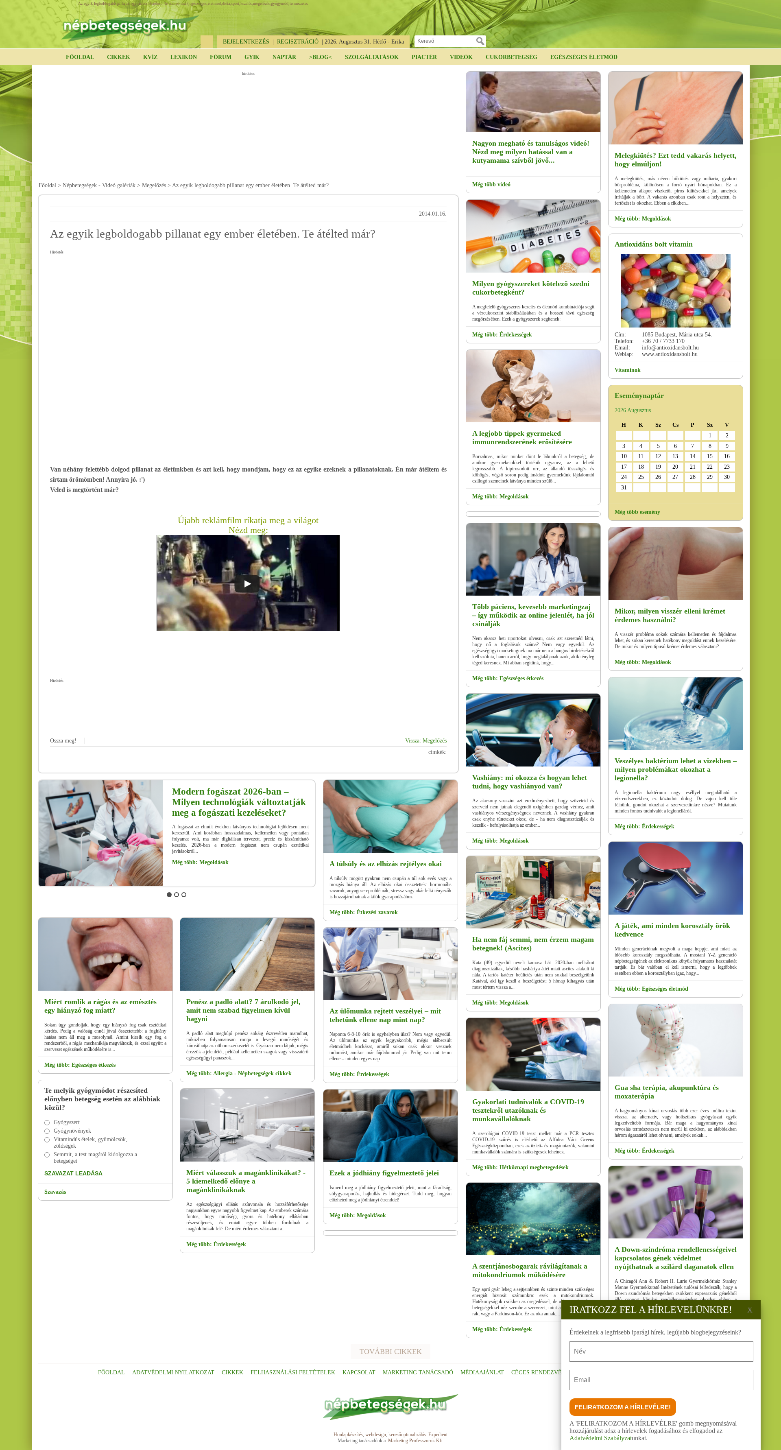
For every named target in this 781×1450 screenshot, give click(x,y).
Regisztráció (298, 42)
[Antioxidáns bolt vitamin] (676, 291)
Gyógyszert (67, 1122)
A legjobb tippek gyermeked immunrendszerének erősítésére (522, 437)
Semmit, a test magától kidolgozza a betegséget (95, 1157)
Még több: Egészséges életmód (651, 989)
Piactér (424, 57)
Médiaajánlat (482, 1372)
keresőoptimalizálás (407, 1434)
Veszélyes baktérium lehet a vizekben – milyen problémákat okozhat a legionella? (676, 769)
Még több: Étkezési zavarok (363, 912)
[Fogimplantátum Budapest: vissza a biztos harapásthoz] (105, 989)
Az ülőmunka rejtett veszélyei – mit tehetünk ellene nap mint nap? (385, 1015)
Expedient (437, 1434)
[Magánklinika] (247, 1160)
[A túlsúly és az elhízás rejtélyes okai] (390, 851)
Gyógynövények (72, 1131)
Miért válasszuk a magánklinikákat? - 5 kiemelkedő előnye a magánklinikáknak (245, 1181)
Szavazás (55, 1192)
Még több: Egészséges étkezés (80, 1065)
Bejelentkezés (246, 42)
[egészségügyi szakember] (147, 884)
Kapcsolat (359, 1372)
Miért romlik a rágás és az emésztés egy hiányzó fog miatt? (100, 1006)
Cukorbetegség (511, 57)
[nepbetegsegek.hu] (130, 24)
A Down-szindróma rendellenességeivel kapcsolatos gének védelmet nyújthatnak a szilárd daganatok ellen (676, 1258)
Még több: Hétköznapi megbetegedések (520, 1167)
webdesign (375, 1434)
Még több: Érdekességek (248, 856)
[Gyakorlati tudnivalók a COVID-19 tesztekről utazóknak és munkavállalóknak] (533, 1089)
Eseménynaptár (639, 395)
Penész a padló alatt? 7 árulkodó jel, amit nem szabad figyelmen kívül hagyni (243, 1010)
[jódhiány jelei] (390, 1160)
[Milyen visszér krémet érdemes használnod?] (676, 598)
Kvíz (150, 57)
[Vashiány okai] (533, 765)
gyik (252, 57)
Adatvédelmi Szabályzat (600, 1438)
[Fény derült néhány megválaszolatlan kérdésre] (533, 1253)
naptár (284, 57)
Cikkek (118, 57)
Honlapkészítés (348, 1434)
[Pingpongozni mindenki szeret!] (676, 913)
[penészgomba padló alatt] (247, 989)
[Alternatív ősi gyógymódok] (676, 1075)
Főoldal (80, 57)
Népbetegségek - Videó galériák (99, 185)
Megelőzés (154, 185)
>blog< (320, 57)
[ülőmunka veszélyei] (390, 998)
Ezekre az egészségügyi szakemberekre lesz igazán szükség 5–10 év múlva (271, 802)
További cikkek (391, 1351)
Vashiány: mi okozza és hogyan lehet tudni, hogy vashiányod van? (529, 781)
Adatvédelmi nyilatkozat (173, 1372)
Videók (461, 57)
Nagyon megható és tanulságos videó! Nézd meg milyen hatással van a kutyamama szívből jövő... (530, 151)
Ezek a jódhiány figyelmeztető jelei (384, 1173)
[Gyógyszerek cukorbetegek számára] (533, 271)
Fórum (220, 57)
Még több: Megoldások (357, 1215)
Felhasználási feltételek (293, 1372)
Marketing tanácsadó (418, 1372)
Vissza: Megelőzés (426, 741)
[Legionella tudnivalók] (676, 748)
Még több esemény (637, 512)
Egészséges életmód (583, 57)
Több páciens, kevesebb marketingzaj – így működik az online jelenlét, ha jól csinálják (533, 615)
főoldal (111, 1372)
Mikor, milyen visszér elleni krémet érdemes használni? (670, 615)
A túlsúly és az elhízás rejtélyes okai (385, 864)
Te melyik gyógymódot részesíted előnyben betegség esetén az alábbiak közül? (102, 1099)
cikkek (232, 1372)
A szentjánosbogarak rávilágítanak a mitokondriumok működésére (529, 1270)
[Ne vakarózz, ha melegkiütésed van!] (676, 143)
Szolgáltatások (372, 57)
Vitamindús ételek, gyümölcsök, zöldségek (90, 1142)
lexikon (183, 57)
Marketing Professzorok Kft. (416, 1440)
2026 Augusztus (633, 410)
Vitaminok (628, 370)
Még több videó (491, 184)
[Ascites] (533, 927)
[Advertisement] (248, 126)
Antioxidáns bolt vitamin (654, 244)
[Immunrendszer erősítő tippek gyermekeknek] (533, 421)
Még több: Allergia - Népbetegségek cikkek (239, 1073)
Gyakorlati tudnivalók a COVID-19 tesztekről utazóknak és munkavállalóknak (528, 1110)
